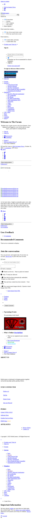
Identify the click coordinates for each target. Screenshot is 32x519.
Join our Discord (7, 403)
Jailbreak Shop (5, 415)
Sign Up (6, 78)
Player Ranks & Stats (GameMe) (16, 89)
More (5, 118)
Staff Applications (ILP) (14, 100)
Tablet (5, 298)
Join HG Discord (12, 86)
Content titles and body (12, 40)
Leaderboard (11, 109)
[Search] (18, 15)
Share (4, 149)
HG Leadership (12, 95)
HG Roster (10, 97)
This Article (9, 24)
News (5, 115)
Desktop (6, 296)
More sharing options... (7, 162)
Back (9, 453)
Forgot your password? (14, 65)
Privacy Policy (27, 427)
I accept (4, 516)
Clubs (9, 103)
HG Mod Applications (14, 98)
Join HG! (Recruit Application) (16, 94)
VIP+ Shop (7, 112)
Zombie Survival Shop (7, 418)
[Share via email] (4, 157)
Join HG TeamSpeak (13, 87)
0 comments (7, 148)
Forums (6, 81)
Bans (5, 114)
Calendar (6, 117)
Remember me (11, 59)
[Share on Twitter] (4, 152)
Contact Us (26, 429)
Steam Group (6, 399)
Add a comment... (7, 269)
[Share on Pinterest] (4, 158)
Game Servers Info (13, 84)
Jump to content (5, 1)
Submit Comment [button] (9, 305)
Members (6, 92)
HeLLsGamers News (18, 146)
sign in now (9, 256)
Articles (8, 21)
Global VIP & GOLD (6, 412)
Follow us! (6, 391)
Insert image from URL (14, 291)
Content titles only (11, 41)
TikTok (5, 395)
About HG (10, 101)
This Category (10, 23)
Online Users (11, 110)
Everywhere (9, 19)
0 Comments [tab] (7, 236)
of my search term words (14, 32)
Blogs (9, 106)
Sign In (10, 62)
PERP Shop (4, 421)
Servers (6, 83)
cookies (12, 508)
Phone (6, 299)
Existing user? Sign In (10, 44)
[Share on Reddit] (4, 155)
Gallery (10, 104)
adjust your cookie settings (23, 510)
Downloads (11, 107)
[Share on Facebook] (4, 154)
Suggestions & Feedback (14, 91)
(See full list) (18, 333)
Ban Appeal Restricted (14, 340)
